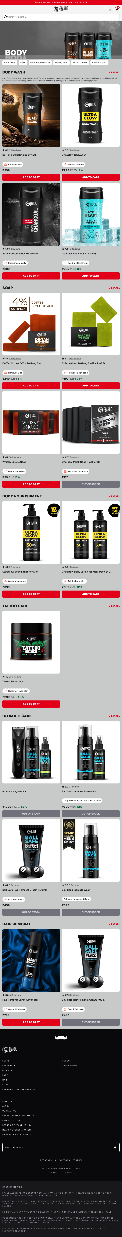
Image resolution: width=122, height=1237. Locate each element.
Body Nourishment (40, 63)
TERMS (53, 1173)
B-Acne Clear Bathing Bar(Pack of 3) (83, 363)
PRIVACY (67, 1173)
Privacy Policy (11, 1120)
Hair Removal (99, 63)
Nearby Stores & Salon (16, 1130)
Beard (6, 1061)
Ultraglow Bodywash (74, 154)
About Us (8, 1101)
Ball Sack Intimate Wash (76, 889)
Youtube (78, 1160)
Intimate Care (80, 63)
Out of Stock (91, 484)
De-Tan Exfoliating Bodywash (19, 154)
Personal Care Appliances (18, 1089)
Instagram (45, 1160)
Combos (7, 1070)
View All (114, 72)
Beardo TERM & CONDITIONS (18, 1115)
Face (5, 1075)
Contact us (9, 1111)
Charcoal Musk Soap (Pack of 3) (81, 462)
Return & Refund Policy (16, 1125)
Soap (23, 63)
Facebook (64, 1160)
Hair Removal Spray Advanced (20, 999)
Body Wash (10, 63)
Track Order (70, 1065)
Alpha (6, 1106)
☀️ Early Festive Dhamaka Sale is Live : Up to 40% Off (61, 2)
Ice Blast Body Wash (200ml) (79, 253)
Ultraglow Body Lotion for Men (20, 571)
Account (67, 1061)
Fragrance (9, 1065)
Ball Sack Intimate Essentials (79, 791)
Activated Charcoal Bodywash (20, 253)
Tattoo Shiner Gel (12, 681)
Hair (5, 1080)
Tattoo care (61, 63)
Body (5, 1084)
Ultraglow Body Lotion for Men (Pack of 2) (86, 571)
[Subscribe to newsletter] (115, 1147)
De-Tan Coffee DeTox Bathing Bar (21, 363)
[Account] (111, 9)
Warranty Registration (16, 1134)
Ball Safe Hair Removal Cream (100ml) (24, 889)
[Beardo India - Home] (61, 9)
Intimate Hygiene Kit (14, 791)
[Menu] (5, 9)
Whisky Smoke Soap (14, 462)
